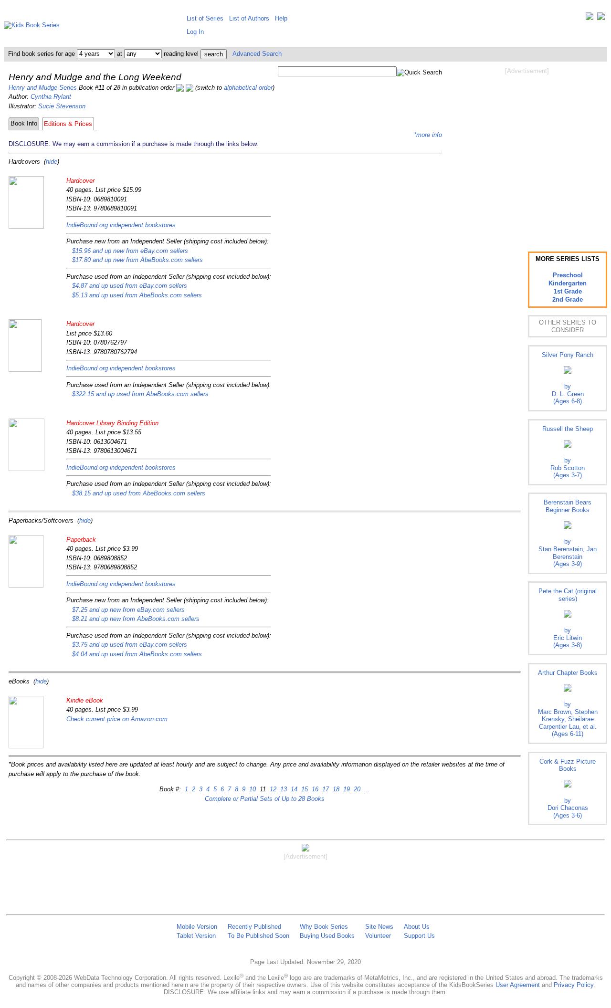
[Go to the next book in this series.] (189, 87)
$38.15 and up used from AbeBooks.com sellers (138, 493)
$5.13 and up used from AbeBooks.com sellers (137, 295)
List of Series (205, 18)
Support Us (419, 935)
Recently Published (254, 926)
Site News (379, 926)
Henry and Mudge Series (43, 87)
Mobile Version (197, 926)
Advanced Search (257, 53)
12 (272, 789)
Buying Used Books (327, 935)
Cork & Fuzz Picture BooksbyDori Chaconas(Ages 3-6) (567, 788)
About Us (417, 926)
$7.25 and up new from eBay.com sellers (128, 609)
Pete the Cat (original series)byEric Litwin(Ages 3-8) (567, 618)
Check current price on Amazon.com (117, 719)
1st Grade (568, 291)
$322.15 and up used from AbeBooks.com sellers (140, 394)
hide (51, 161)
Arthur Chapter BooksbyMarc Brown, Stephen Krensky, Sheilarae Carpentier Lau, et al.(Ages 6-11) (568, 703)
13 (282, 789)
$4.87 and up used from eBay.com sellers (129, 285)
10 (251, 789)
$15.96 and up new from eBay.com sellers (130, 250)
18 (335, 789)
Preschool (568, 275)
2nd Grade (567, 299)
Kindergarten (567, 283)
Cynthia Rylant (51, 96)
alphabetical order (248, 87)
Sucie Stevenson (61, 106)
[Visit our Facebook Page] (601, 18)
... (366, 789)
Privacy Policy (573, 984)
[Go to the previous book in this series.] (180, 87)
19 (345, 789)
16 (314, 789)
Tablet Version (196, 935)
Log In (195, 31)
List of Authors (249, 18)
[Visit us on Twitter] (589, 18)
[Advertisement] (527, 152)
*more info (428, 134)
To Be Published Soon (258, 935)
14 (293, 789)
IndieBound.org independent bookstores (121, 225)
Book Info (24, 123)
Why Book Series (324, 926)
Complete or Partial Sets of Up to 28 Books (265, 798)
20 (356, 789)
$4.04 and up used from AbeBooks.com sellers (137, 654)
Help (281, 18)
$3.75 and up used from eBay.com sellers (129, 644)
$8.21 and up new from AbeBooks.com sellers (136, 618)
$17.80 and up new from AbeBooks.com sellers (137, 259)
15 (303, 789)
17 (324, 789)
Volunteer (378, 935)
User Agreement (517, 984)
